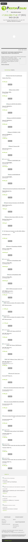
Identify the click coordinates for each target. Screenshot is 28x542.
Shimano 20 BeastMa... (7, 262)
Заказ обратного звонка (16, 12)
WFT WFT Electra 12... (7, 333)
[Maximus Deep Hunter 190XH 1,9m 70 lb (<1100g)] (14, 216)
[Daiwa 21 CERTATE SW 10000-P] (14, 103)
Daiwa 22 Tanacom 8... (7, 148)
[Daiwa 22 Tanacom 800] (14, 145)
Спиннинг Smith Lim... (7, 433)
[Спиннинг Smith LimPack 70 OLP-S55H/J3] (14, 430)
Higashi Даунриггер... (7, 191)
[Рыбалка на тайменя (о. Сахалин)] (11, 497)
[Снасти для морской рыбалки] (14, 6)
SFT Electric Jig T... (6, 234)
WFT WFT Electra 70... (7, 347)
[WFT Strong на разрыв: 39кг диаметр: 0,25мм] (14, 302)
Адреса (14, 519)
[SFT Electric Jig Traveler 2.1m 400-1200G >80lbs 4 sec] (14, 231)
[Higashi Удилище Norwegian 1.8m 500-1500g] (14, 202)
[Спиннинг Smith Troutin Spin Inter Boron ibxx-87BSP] (14, 444)
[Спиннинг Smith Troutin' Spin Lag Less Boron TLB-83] (14, 459)
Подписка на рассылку (6, 524)
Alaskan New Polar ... (7, 78)
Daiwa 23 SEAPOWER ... (7, 162)
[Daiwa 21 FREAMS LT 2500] (14, 131)
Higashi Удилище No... (7, 205)
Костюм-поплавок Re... (7, 419)
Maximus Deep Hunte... (7, 219)
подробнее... (5, 483)
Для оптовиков (15, 524)
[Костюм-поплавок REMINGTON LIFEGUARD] (14, 401)
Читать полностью (5, 64)
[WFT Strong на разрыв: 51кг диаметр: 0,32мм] (14, 316)
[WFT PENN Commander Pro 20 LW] (14, 288)
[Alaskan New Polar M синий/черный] (14, 75)
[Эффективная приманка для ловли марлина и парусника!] (14, 487)
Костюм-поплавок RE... (7, 404)
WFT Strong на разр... (7, 305)
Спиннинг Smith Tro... (7, 447)
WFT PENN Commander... (7, 291)
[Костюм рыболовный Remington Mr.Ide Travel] (14, 387)
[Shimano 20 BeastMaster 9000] (14, 274)
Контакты (3, 519)
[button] (4, 4)
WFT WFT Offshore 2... (7, 361)
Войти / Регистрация (23, 3)
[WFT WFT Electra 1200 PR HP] (14, 330)
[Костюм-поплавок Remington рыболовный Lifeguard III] (14, 416)
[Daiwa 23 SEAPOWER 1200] (14, 160)
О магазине (4, 522)
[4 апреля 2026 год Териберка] (10, 478)
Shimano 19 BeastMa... (7, 248)
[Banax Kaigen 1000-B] (14, 89)
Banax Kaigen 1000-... (7, 92)
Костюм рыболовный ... (7, 390)
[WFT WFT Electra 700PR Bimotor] (14, 344)
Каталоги (14, 527)
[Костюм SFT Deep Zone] (14, 373)
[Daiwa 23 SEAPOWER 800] (14, 174)
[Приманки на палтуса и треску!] (10, 505)
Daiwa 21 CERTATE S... (7, 106)
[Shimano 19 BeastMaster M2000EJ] (14, 246)
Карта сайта (4, 521)
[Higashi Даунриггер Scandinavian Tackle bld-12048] (14, 188)
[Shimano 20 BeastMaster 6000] (14, 260)
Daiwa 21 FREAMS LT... (7, 134)
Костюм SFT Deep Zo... (7, 375)
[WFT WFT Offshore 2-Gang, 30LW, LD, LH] (14, 359)
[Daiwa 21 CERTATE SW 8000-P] (14, 117)
